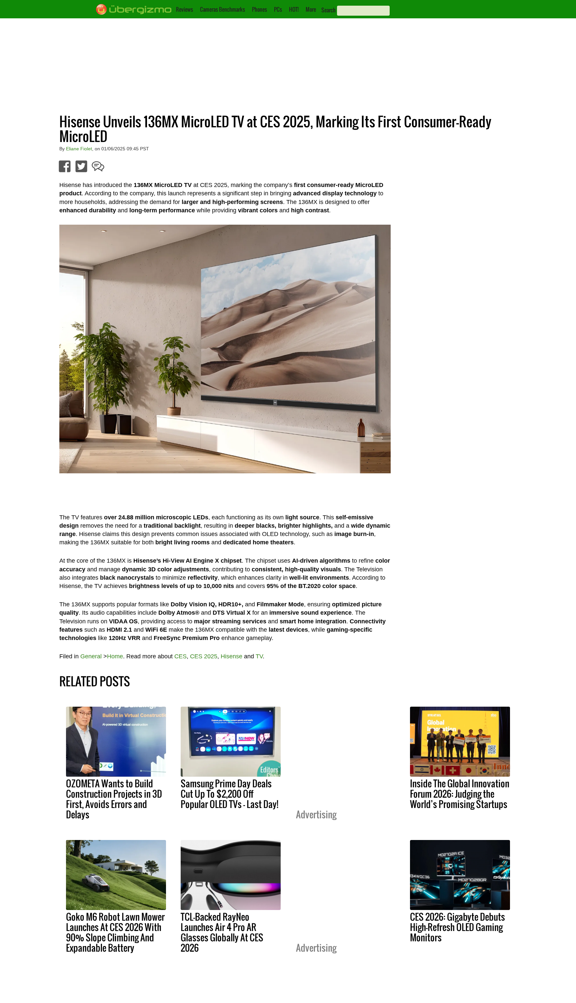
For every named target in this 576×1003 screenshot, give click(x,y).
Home (115, 656)
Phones (259, 9)
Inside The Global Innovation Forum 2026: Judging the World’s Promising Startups (459, 794)
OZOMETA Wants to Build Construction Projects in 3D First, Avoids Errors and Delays (114, 799)
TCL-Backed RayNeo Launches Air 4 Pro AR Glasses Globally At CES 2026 (222, 932)
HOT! (294, 9)
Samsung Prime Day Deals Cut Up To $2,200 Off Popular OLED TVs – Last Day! (229, 794)
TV (259, 656)
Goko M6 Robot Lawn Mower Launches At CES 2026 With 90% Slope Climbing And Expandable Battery (115, 932)
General (91, 656)
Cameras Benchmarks (222, 9)
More (311, 9)
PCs (278, 9)
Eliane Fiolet (79, 148)
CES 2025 (203, 656)
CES (180, 656)
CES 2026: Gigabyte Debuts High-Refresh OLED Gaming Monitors (457, 927)
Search (328, 10)
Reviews (184, 9)
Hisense (231, 656)
